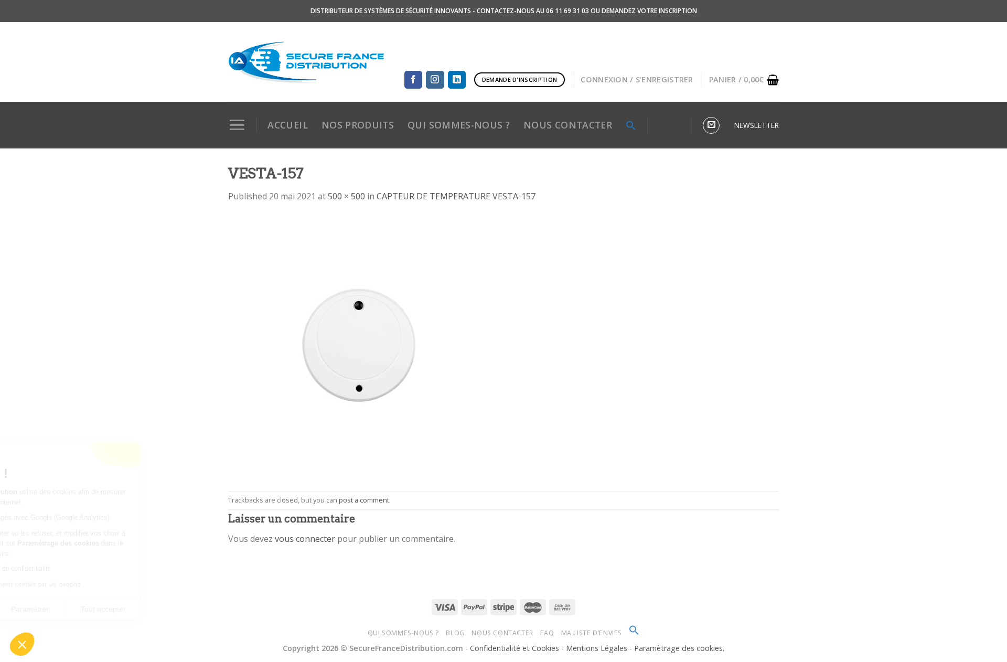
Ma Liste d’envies (591, 632)
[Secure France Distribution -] (306, 62)
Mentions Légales (597, 648)
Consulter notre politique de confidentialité (81, 568)
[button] (22, 644)
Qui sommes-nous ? (403, 632)
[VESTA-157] (359, 346)
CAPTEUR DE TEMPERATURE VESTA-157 (456, 196)
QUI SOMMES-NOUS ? (459, 125)
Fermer (47, 609)
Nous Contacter (502, 632)
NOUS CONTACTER (567, 125)
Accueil (287, 125)
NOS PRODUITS (358, 125)
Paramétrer (121, 609)
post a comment (364, 500)
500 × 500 (346, 196)
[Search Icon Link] (631, 125)
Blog (455, 632)
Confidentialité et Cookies (514, 648)
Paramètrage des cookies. (679, 648)
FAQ (547, 632)
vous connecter (305, 538)
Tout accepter (194, 609)
